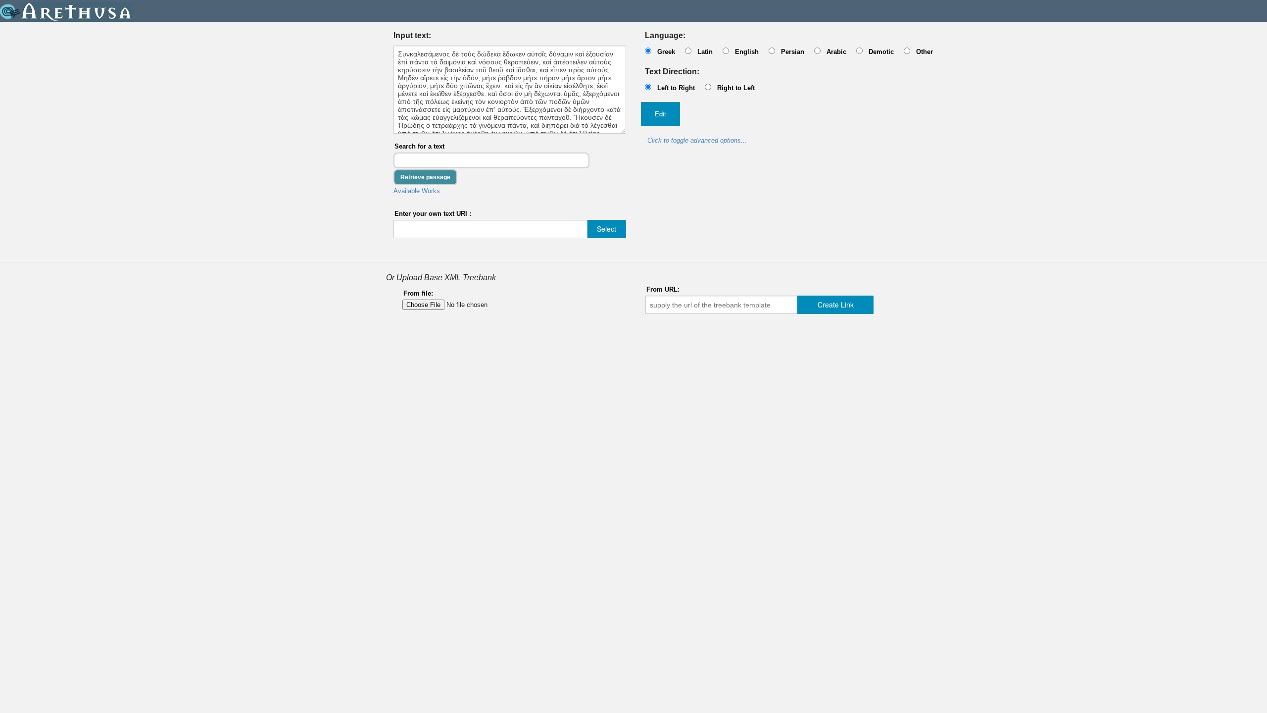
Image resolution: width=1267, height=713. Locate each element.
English (747, 51)
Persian (792, 51)
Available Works (416, 191)
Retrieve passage (425, 177)
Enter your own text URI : (432, 213)
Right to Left (736, 88)
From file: (418, 293)
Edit (660, 113)
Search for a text (419, 146)
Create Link (836, 304)
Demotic (881, 51)
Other (924, 51)
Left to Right (676, 88)
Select (606, 229)
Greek (666, 51)
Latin (705, 51)
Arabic (836, 51)
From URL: (663, 289)
